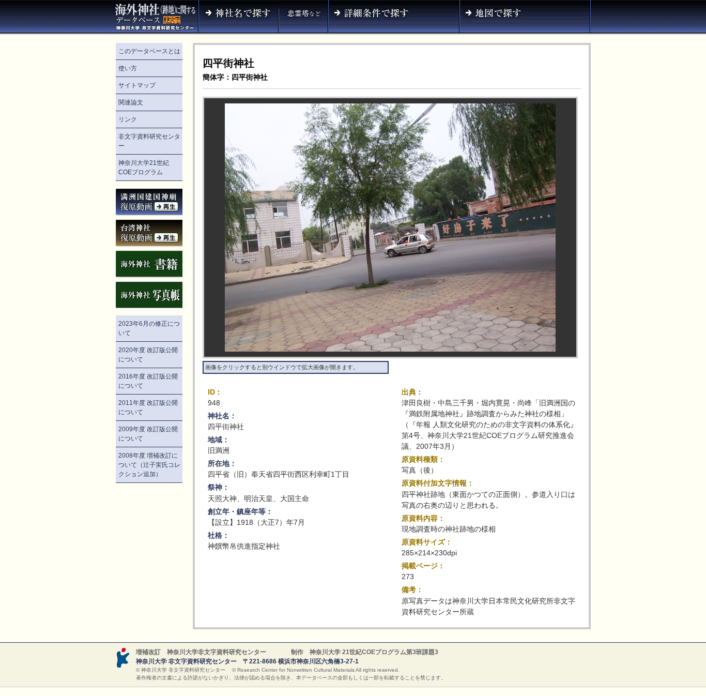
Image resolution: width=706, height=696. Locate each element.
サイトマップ (137, 85)
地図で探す (525, 17)
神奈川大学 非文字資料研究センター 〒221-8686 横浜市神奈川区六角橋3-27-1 (247, 661)
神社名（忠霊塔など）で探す (303, 17)
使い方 (127, 68)
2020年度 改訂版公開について (148, 354)
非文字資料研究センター (149, 141)
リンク (127, 119)
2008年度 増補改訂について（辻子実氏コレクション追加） (149, 465)
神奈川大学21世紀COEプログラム (143, 167)
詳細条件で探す (393, 17)
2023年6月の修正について (149, 328)
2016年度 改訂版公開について (148, 381)
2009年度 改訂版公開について (148, 434)
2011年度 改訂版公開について (148, 407)
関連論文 (130, 102)
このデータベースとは (149, 51)
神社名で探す (238, 17)
